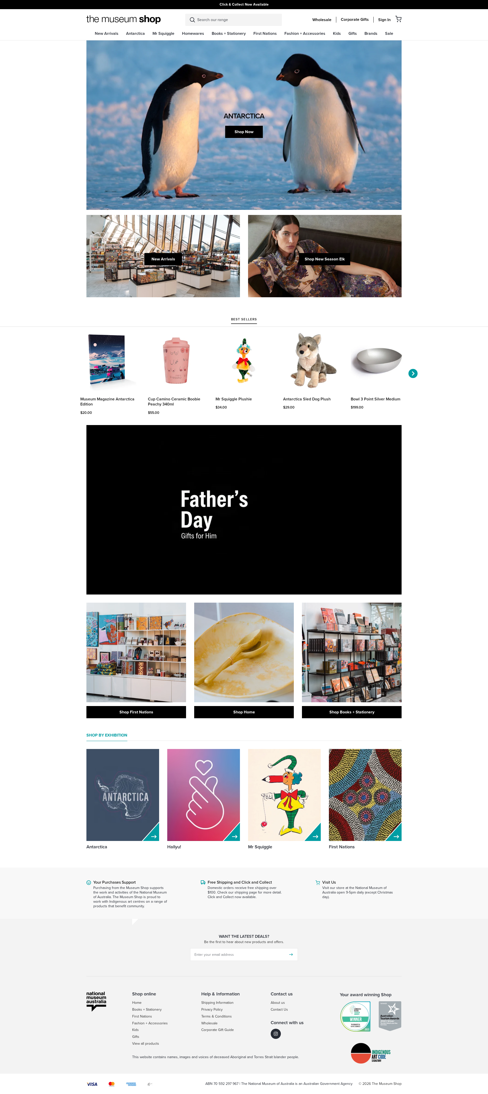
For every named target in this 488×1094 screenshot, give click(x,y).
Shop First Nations (136, 712)
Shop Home (244, 712)
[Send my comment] (291, 954)
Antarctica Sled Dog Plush (307, 399)
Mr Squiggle (260, 846)
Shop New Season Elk (325, 259)
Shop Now (244, 132)
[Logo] (123, 19)
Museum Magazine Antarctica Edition (107, 402)
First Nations (342, 846)
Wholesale (321, 20)
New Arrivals (163, 259)
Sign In (384, 20)
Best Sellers (244, 320)
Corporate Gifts (355, 19)
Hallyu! (174, 846)
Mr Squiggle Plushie (234, 399)
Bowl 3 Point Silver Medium (375, 399)
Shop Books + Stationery (351, 712)
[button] (398, 19)
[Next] (413, 373)
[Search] (192, 19)
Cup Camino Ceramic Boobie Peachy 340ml (174, 402)
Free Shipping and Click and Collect (240, 882)
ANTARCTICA (244, 116)
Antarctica (96, 846)
